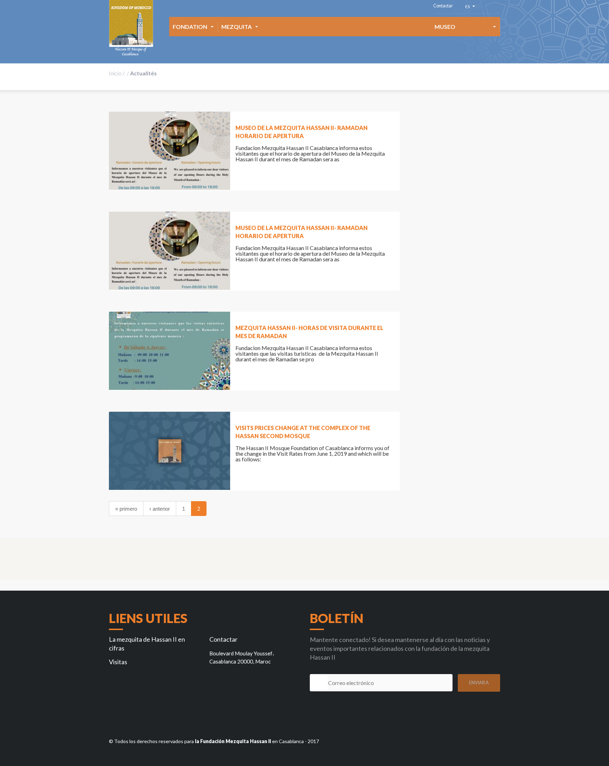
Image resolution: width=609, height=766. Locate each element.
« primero (126, 509)
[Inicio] (131, 28)
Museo (445, 26)
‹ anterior (159, 509)
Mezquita (236, 26)
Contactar (443, 5)
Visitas (118, 662)
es (468, 7)
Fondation (190, 26)
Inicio (115, 73)
